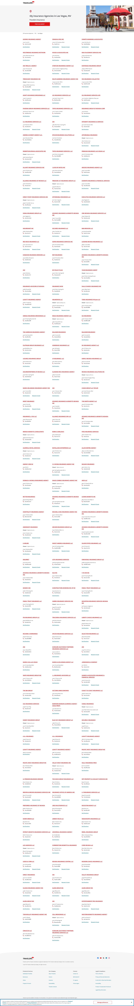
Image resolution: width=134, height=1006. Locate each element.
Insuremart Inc (28, 228)
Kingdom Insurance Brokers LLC (34, 255)
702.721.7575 (57, 452)
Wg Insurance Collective (90, 79)
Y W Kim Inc (85, 573)
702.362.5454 (57, 246)
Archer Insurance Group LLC (62, 527)
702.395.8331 (87, 651)
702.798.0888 (57, 156)
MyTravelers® (76, 977)
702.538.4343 (57, 695)
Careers (50, 977)
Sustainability (52, 983)
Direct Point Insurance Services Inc (35, 197)
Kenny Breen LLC (28, 819)
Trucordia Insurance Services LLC (64, 617)
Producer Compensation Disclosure (103, 986)
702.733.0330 (28, 246)
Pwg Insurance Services (90, 431)
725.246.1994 (28, 622)
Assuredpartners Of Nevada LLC (34, 372)
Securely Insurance (89, 720)
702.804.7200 (28, 667)
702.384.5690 (57, 113)
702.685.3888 (57, 548)
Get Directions (26, 47)
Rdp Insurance (57, 255)
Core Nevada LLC (87, 845)
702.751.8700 (87, 754)
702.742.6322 (87, 625)
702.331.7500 (87, 577)
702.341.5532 (28, 363)
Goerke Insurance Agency (32, 39)
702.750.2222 (28, 485)
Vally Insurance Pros (89, 763)
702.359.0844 (28, 291)
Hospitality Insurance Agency (33, 512)
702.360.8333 (57, 653)
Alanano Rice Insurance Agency (63, 372)
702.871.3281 (57, 472)
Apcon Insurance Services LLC (62, 634)
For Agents (75, 980)
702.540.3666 (28, 695)
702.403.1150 (28, 708)
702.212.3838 (87, 592)
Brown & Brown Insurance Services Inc (36, 792)
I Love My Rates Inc (58, 167)
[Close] (131, 1002)
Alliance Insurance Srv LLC (61, 416)
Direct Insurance (29, 875)
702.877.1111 (56, 44)
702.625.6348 (87, 469)
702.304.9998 (28, 159)
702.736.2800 (87, 277)
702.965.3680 (57, 937)
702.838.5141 (57, 836)
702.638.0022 (28, 376)
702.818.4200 (57, 323)
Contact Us (75, 973)
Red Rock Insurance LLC (31, 241)
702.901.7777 (28, 274)
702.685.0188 (28, 320)
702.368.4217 (87, 783)
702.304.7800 (87, 892)
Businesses (25, 977)
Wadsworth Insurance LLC (91, 819)
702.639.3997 (87, 906)
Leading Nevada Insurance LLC (92, 241)
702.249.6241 (28, 892)
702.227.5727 (28, 836)
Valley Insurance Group (90, 875)
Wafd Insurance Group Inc (32, 675)
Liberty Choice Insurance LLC (92, 617)
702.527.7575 (27, 185)
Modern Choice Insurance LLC (92, 861)
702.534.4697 (87, 485)
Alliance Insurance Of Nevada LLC (34, 181)
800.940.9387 (28, 516)
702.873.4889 (57, 879)
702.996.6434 (87, 113)
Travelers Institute (53, 986)
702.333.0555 (87, 695)
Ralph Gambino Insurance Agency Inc (65, 79)
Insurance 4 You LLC (30, 416)
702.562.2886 (28, 86)
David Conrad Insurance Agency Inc (64, 480)
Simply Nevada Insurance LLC (92, 358)
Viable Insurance (88, 704)
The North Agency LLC (89, 401)
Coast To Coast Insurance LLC (92, 690)
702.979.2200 (57, 392)
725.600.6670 (28, 651)
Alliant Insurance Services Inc (33, 167)
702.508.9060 (57, 139)
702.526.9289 (87, 682)
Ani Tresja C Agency (30, 66)
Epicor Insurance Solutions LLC (63, 135)
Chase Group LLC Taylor (90, 388)
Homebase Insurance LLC (60, 345)
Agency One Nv (28, 464)
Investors (51, 980)
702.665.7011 (57, 259)
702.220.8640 (57, 336)
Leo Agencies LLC (28, 845)
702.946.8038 (57, 172)
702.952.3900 (57, 188)
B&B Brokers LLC (87, 228)
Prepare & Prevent (27, 983)
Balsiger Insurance (59, 332)
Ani (53, 122)
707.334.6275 (28, 57)
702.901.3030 (28, 350)
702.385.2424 (28, 204)
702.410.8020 (57, 724)
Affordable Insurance (89, 135)
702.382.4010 (87, 741)
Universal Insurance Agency (62, 832)
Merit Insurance (28, 401)
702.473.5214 (57, 376)
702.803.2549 (87, 823)
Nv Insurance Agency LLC (90, 345)
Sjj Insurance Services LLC (32, 122)
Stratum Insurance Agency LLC (63, 66)
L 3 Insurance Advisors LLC (61, 675)
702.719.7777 (57, 436)
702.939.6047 (57, 810)
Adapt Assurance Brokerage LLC (34, 95)
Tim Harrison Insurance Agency (34, 332)
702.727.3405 (87, 850)
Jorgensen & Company (89, 662)
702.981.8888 (87, 307)
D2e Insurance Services (31, 704)
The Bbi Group (27, 690)
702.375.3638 (28, 44)
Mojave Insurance (88, 464)
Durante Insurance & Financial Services (96, 181)
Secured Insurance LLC (60, 228)
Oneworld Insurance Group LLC (93, 559)
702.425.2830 (57, 126)
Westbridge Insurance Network (34, 52)
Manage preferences (102, 1002)
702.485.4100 (28, 866)
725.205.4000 (57, 564)
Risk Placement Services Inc (91, 52)
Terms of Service (99, 973)
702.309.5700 (28, 218)
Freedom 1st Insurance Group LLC (64, 181)
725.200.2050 (87, 70)
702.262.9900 (57, 770)
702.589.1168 (86, 810)
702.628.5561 (57, 291)
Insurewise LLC (57, 299)
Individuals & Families (27, 973)
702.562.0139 (87, 57)
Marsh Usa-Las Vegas (30, 662)
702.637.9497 (87, 392)
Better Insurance (29, 497)
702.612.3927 (57, 488)
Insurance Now (57, 286)
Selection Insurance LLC (90, 634)
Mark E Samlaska (58, 431)
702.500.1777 (57, 233)
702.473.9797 (87, 548)
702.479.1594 (57, 363)
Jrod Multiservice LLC (59, 805)
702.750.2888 (57, 220)
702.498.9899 (87, 836)
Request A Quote (66, 47)
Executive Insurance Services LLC (93, 197)
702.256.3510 (57, 783)
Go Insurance (86, 316)
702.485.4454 (87, 767)
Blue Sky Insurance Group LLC (62, 720)
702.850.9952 (28, 113)
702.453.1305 (28, 392)
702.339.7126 (87, 246)
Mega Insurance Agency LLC (61, 316)
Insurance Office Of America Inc (63, 792)
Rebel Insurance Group (90, 832)
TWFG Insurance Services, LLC (62, 108)
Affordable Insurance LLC (61, 197)
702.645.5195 (28, 741)
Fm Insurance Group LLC (31, 617)
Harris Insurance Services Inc (62, 601)
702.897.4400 (87, 100)
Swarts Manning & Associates (92, 39)
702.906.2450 (87, 608)
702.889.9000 (87, 564)
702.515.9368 (57, 201)
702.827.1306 (28, 259)
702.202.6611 (57, 609)
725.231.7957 (86, 667)
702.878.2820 (87, 44)
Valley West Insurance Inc (61, 763)
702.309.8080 (87, 452)
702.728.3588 (28, 70)
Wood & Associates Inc (60, 52)
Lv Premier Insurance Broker (33, 779)
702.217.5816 (57, 350)
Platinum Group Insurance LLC (33, 345)
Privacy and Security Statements (103, 977)
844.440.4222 (57, 922)
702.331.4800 (87, 423)
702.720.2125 (87, 866)
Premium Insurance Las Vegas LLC (93, 151)
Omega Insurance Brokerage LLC (34, 316)
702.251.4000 (57, 622)
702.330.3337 (87, 379)
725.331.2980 (57, 516)
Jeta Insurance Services (60, 559)
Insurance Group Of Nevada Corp (93, 108)
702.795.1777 (28, 233)
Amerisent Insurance (30, 527)
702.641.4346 (87, 218)
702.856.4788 (28, 172)
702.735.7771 (86, 406)
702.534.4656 (87, 711)
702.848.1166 (28, 783)
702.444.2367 (57, 274)
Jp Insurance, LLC (58, 358)
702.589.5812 (28, 336)
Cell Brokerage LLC (59, 914)
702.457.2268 (28, 797)
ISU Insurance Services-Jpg (91, 95)
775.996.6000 (87, 797)
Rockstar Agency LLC (89, 805)
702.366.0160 (87, 185)
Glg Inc (54, 573)
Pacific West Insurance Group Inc (93, 749)
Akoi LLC (84, 480)
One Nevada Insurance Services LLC (94, 213)
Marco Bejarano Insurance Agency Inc (36, 388)
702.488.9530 (28, 935)
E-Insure (26, 543)
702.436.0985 (28, 406)
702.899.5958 (87, 83)
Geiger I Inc (27, 588)
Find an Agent (76, 983)
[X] (104, 958)
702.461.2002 (57, 710)
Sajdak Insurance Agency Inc (33, 888)
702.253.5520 (87, 126)
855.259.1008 (87, 501)
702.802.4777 (28, 853)
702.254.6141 (28, 579)
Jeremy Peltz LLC (58, 819)
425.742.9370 (87, 919)
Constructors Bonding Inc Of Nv (63, 588)
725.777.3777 (86, 638)
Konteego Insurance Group (91, 66)
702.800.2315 (87, 156)
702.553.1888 (57, 866)
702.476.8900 (87, 879)
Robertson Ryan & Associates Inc (34, 151)
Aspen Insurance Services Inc (62, 241)
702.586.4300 (28, 879)
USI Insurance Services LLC (61, 95)
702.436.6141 (57, 408)
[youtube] (101, 958)
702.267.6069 (87, 201)
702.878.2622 (57, 592)
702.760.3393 (28, 501)
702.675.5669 (57, 638)
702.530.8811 (87, 261)
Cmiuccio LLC (27, 931)
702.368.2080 (28, 810)
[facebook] (98, 958)
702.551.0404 (87, 363)
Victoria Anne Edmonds (60, 690)
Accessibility (98, 983)
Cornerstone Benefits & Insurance (64, 845)
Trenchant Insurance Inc (31, 79)
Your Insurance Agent (89, 270)
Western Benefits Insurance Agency (94, 914)
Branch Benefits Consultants (33, 431)
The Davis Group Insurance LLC (63, 779)
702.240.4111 (57, 503)
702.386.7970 (57, 892)
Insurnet (26, 559)
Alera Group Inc (57, 888)
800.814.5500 (57, 667)
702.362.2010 (28, 551)
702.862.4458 (28, 564)
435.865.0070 (57, 754)
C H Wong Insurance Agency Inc (63, 464)
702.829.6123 (28, 592)
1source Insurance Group (32, 358)
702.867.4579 (28, 100)
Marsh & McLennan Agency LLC (62, 662)
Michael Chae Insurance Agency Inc (64, 512)
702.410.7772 (57, 850)
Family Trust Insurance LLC (91, 588)
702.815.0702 (87, 727)
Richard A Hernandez (30, 634)
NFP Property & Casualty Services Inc (95, 779)
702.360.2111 (57, 577)
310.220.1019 (28, 126)
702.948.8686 (57, 797)
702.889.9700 (87, 518)
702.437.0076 (87, 142)
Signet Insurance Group (31, 720)
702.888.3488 (87, 320)
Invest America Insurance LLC (62, 543)
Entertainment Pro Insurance (92, 901)
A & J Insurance (28, 736)
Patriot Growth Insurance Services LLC (36, 832)
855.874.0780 (57, 100)
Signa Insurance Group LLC (32, 213)
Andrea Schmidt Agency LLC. (32, 135)
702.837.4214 (87, 172)
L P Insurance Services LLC (91, 792)
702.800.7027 (28, 469)
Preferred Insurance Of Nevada (34, 805)
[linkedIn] (107, 958)
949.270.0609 (57, 70)
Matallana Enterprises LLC (61, 448)
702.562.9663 (57, 57)
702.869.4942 (57, 83)
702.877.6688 (28, 919)
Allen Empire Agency (89, 448)
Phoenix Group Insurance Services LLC (36, 108)
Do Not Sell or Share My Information (103, 980)
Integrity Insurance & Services (92, 122)
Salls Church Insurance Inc (91, 286)
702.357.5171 (27, 727)
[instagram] (109, 958)
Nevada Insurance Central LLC (62, 861)
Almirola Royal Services (31, 448)
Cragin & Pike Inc (58, 39)
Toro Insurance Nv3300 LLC (91, 299)
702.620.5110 (28, 455)
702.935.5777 (57, 823)
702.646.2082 (28, 439)
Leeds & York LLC (28, 861)
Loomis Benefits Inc (88, 497)
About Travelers (52, 973)
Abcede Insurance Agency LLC (92, 167)
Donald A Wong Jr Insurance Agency (35, 480)
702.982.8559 (28, 421)
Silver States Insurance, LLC (91, 543)
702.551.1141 (86, 436)
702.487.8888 (28, 638)
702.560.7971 (57, 421)
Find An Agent (40, 24)
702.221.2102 (86, 350)
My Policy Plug (57, 270)
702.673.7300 (87, 233)
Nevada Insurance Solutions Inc (93, 372)
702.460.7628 (87, 533)
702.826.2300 (57, 906)
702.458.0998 (28, 304)
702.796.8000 (28, 139)
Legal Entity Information (101, 990)
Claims (24, 980)
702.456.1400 (28, 534)
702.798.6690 (28, 680)
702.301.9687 (28, 823)
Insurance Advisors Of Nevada (33, 286)
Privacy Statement (32, 1003)
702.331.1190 (57, 531)
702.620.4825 (57, 307)
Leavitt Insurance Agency (32, 299)
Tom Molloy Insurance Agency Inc (35, 914)
